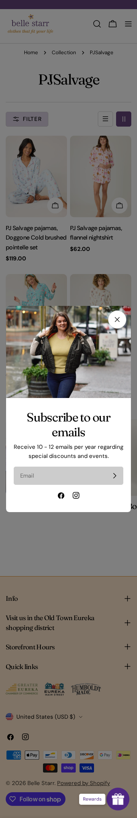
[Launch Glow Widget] (118, 799)
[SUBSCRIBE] (115, 476)
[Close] (117, 319)
